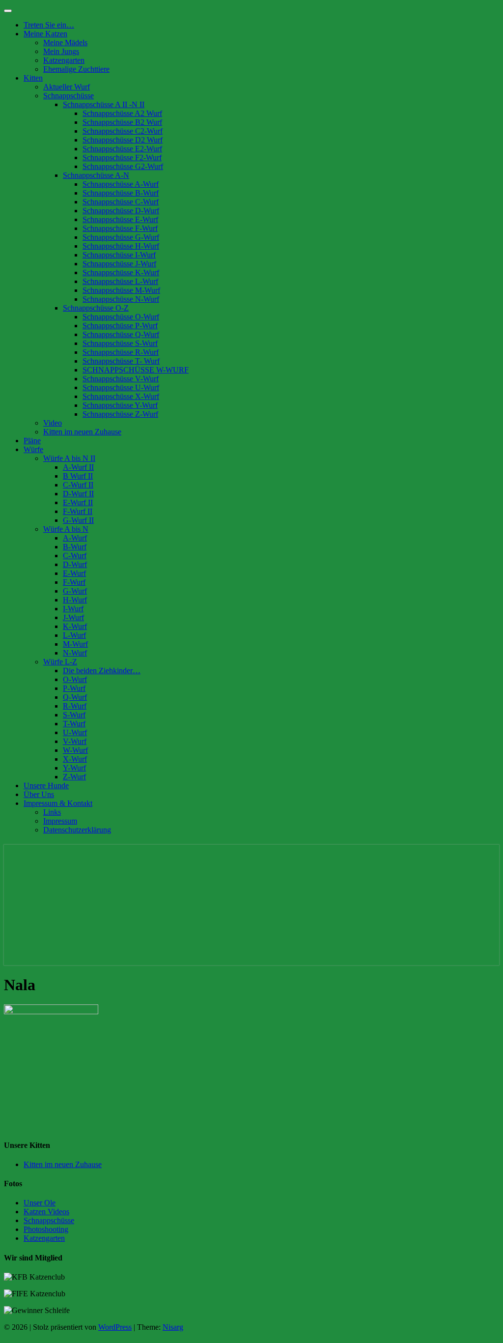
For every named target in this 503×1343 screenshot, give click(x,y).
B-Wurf (74, 547)
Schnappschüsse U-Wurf (121, 387)
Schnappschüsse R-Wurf (121, 352)
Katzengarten (63, 60)
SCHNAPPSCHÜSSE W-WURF (136, 370)
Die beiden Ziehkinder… (101, 670)
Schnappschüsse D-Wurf (121, 210)
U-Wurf (75, 732)
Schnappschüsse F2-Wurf (122, 157)
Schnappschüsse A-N (96, 175)
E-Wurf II (78, 502)
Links (52, 812)
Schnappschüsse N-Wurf (121, 299)
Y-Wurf (74, 768)
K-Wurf (75, 626)
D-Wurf (75, 564)
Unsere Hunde (46, 785)
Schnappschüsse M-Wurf (121, 290)
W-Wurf (75, 750)
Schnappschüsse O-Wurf (121, 317)
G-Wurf (75, 591)
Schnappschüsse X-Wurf (121, 396)
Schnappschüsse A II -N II (103, 104)
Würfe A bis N (65, 529)
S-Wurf (74, 715)
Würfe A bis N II (69, 458)
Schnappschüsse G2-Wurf (123, 166)
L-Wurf (74, 635)
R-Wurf (74, 706)
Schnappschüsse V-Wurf (121, 378)
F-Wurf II (77, 511)
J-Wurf (73, 617)
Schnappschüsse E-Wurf (120, 219)
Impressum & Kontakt (58, 803)
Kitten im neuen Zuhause (82, 432)
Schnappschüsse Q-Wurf (121, 334)
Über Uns (39, 794)
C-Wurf (74, 555)
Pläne (32, 440)
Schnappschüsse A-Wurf (121, 184)
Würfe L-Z (60, 661)
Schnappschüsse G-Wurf (121, 237)
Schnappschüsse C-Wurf (121, 202)
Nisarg (173, 1327)
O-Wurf (75, 679)
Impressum (60, 821)
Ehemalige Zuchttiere (76, 69)
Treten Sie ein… (49, 25)
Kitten (33, 78)
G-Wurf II (78, 520)
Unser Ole (40, 1203)
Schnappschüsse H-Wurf (121, 246)
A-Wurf (75, 538)
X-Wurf (75, 759)
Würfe (33, 449)
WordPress (115, 1327)
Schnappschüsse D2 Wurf (123, 140)
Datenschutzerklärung (77, 830)
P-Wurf (74, 688)
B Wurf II (78, 476)
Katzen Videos (46, 1211)
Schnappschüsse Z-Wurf (120, 414)
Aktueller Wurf (66, 87)
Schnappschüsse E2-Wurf (122, 148)
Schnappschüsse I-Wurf (119, 255)
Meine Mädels (65, 42)
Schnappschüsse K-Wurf (121, 272)
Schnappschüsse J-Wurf (119, 263)
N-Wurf (75, 653)
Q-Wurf (75, 697)
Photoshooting (46, 1229)
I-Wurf (73, 608)
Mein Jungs (61, 51)
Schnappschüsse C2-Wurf (123, 131)
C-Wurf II (78, 485)
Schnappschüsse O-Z (96, 308)
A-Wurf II (78, 467)
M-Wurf (75, 644)
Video (52, 423)
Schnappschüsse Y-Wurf (120, 405)
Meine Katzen (45, 33)
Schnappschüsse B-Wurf (121, 193)
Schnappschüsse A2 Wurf (122, 113)
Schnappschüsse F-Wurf (120, 228)
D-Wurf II (78, 493)
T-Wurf (74, 723)
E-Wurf (74, 573)
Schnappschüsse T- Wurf (121, 361)
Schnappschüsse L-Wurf (120, 281)
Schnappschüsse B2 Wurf (122, 122)
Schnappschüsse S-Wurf (120, 343)
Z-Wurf (74, 776)
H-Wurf (75, 600)
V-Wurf (74, 741)
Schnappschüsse (68, 95)
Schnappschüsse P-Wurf (120, 325)
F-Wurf (74, 582)
